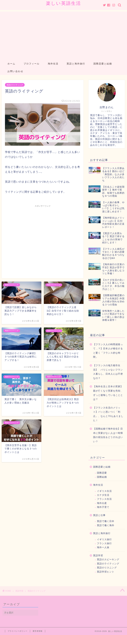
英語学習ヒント (105, 572)
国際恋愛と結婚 (102, 63)
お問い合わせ (15, 71)
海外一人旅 (103, 547)
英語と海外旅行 (76, 63)
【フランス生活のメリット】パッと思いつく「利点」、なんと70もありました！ (108, 414)
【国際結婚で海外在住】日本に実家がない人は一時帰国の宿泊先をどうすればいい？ (108, 435)
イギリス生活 (104, 491)
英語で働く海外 (105, 525)
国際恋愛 (102, 473)
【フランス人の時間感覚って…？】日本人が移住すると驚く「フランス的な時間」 (108, 350)
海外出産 (102, 503)
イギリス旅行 (104, 539)
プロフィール (32, 63)
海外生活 (53, 63)
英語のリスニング (107, 567)
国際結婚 (102, 477)
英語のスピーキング (108, 559)
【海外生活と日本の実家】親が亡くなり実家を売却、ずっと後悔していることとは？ (108, 393)
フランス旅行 (104, 543)
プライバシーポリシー (17, 631)
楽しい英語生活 (63, 3)
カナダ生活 (103, 495)
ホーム (11, 63)
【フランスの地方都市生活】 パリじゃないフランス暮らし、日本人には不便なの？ (108, 371)
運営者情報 (37, 631)
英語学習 (98, 555)
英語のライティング (15, 85)
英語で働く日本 (105, 521)
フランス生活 (104, 499)
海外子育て (103, 507)
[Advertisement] (63, 35)
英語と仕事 (99, 515)
